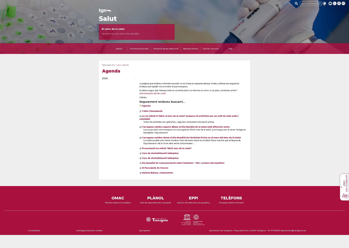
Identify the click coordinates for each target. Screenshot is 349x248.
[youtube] (330, 3)
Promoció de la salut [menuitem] (139, 49)
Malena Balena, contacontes (157, 173)
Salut (108, 19)
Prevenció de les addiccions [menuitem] (166, 49)
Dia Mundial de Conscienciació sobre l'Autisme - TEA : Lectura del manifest (183, 163)
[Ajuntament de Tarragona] (105, 11)
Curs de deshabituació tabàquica (160, 153)
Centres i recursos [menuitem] (211, 49)
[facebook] (339, 3)
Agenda (146, 106)
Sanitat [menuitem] (119, 49)
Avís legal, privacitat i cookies (89, 231)
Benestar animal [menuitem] (190, 49)
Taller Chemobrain (152, 111)
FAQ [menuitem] (230, 49)
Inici (113, 65)
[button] (324, 4)
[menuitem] (117, 78)
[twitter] (335, 3)
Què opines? (144, 231)
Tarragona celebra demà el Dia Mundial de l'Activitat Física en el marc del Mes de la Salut (191, 137)
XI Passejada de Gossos (155, 168)
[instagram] (344, 3)
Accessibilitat (34, 231)
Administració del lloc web (152, 93)
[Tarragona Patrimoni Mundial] (192, 225)
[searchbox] (296, 3)
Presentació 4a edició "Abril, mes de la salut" (167, 148)
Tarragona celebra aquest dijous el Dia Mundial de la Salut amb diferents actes (186, 127)
